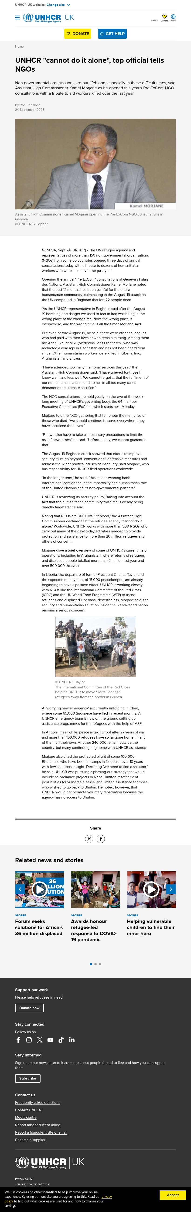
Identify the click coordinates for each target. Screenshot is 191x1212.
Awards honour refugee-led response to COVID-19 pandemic (94, 930)
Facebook (18, 1040)
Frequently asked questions (37, 1102)
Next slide (171, 889)
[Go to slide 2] (96, 965)
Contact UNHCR (28, 1110)
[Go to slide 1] (92, 965)
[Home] (39, 18)
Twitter (40, 1040)
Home (19, 46)
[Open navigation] (17, 18)
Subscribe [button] (27, 1078)
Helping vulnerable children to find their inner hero (151, 927)
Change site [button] (56, 4)
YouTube (50, 1040)
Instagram (29, 1040)
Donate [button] (164, 20)
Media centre (26, 1117)
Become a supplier (30, 1140)
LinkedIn (72, 1040)
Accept (173, 1195)
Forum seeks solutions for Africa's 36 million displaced (39, 927)
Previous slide (20, 889)
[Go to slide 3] (101, 965)
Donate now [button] (29, 1008)
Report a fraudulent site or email (41, 1132)
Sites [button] (173, 20)
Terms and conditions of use (33, 1184)
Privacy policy (23, 1179)
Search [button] (154, 20)
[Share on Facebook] (101, 839)
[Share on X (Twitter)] (89, 839)
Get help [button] (115, 34)
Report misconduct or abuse (38, 1125)
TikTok (61, 1040)
